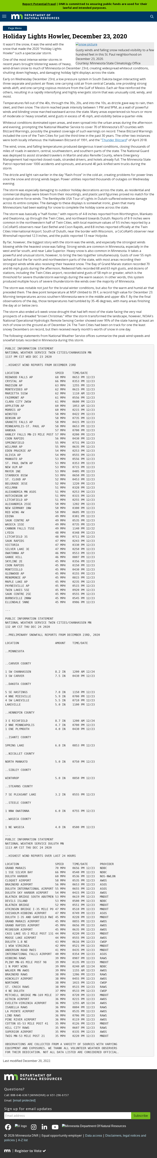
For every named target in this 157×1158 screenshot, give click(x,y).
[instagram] (34, 1127)
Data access (93, 1135)
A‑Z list (23, 1140)
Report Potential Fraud (39, 4)
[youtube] (55, 1127)
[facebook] (8, 1127)
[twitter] (21, 1126)
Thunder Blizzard (114, 140)
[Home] (32, 16)
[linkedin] (44, 1127)
